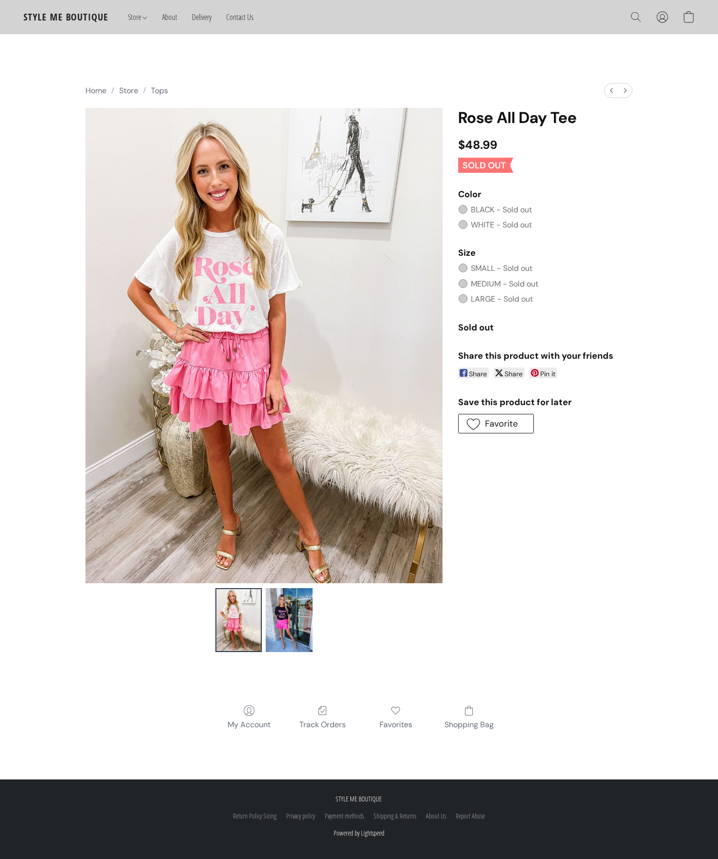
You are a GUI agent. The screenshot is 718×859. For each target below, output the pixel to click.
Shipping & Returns (395, 815)
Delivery (201, 17)
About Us (436, 815)
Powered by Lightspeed (359, 833)
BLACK (501, 210)
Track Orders (322, 724)
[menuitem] (611, 90)
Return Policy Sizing (254, 815)
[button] (65, 17)
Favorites (396, 724)
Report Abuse (470, 815)
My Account (249, 724)
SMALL (501, 268)
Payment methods (344, 815)
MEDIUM (504, 284)
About (169, 17)
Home (95, 90)
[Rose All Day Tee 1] (289, 620)
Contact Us (239, 17)
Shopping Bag (469, 724)
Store (135, 17)
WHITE (501, 225)
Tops (159, 90)
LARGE (502, 299)
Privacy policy (300, 815)
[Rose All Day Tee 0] (238, 620)
